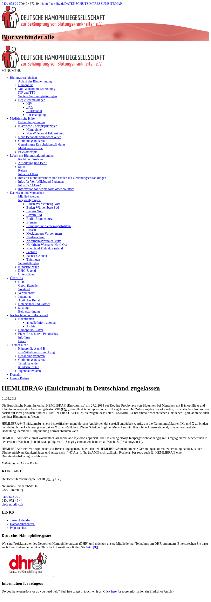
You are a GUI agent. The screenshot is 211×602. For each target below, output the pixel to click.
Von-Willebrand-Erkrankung (36, 89)
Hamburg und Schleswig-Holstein (48, 226)
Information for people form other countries (46, 189)
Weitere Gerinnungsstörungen (37, 96)
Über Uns (16, 278)
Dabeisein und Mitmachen (27, 192)
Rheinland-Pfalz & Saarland (44, 248)
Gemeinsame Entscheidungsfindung (41, 144)
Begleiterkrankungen (31, 100)
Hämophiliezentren (22, 524)
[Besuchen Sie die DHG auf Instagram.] (137, 7)
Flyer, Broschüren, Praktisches (38, 333)
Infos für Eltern (28, 174)
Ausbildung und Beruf (32, 163)
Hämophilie (25, 85)
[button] (11, 70)
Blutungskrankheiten (23, 77)
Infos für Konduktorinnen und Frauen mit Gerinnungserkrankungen (62, 178)
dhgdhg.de (53, 3)
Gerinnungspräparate (31, 140)
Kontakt (15, 374)
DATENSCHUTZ (76, 3)
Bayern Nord (34, 211)
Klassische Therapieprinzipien (37, 126)
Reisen (22, 170)
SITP (115, 3)
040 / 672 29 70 (12, 3)
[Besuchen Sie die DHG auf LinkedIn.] (127, 7)
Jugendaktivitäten (29, 371)
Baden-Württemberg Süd (42, 207)
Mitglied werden (29, 196)
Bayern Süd (34, 215)
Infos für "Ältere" (29, 185)
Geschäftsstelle (28, 285)
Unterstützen (26, 274)
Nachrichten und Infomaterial (29, 315)
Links (22, 341)
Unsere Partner (19, 378)
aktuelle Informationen (41, 322)
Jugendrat (24, 296)
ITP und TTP (26, 92)
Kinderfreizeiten (28, 267)
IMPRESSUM (98, 3)
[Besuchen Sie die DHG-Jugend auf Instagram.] (148, 7)
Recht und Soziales (30, 159)
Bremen (31, 222)
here (114, 591)
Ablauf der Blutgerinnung (35, 81)
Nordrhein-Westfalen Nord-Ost (46, 244)
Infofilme (24, 337)
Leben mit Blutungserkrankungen (32, 155)
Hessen (31, 230)
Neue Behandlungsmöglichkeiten (39, 137)
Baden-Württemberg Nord (43, 204)
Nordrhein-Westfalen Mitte (43, 241)
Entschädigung (36, 114)
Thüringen (33, 259)
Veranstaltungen (28, 263)
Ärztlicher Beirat (29, 300)
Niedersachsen (35, 237)
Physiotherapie (27, 152)
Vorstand (24, 289)
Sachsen (31, 252)
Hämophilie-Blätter (30, 330)
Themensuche (19, 345)
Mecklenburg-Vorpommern (44, 233)
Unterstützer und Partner (34, 304)
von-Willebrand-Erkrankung (36, 352)
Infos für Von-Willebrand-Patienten (41, 181)
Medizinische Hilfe (22, 118)
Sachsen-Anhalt (36, 255)
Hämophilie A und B (31, 348)
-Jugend (27, 270)
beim (92, 547)
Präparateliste (18, 527)
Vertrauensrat (26, 293)
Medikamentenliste (30, 148)
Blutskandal (34, 111)
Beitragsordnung (29, 311)
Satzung (23, 307)
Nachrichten (26, 319)
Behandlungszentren (31, 122)
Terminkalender (28, 363)
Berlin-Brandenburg (39, 218)
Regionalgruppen (29, 200)
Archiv (30, 326)
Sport (21, 166)
